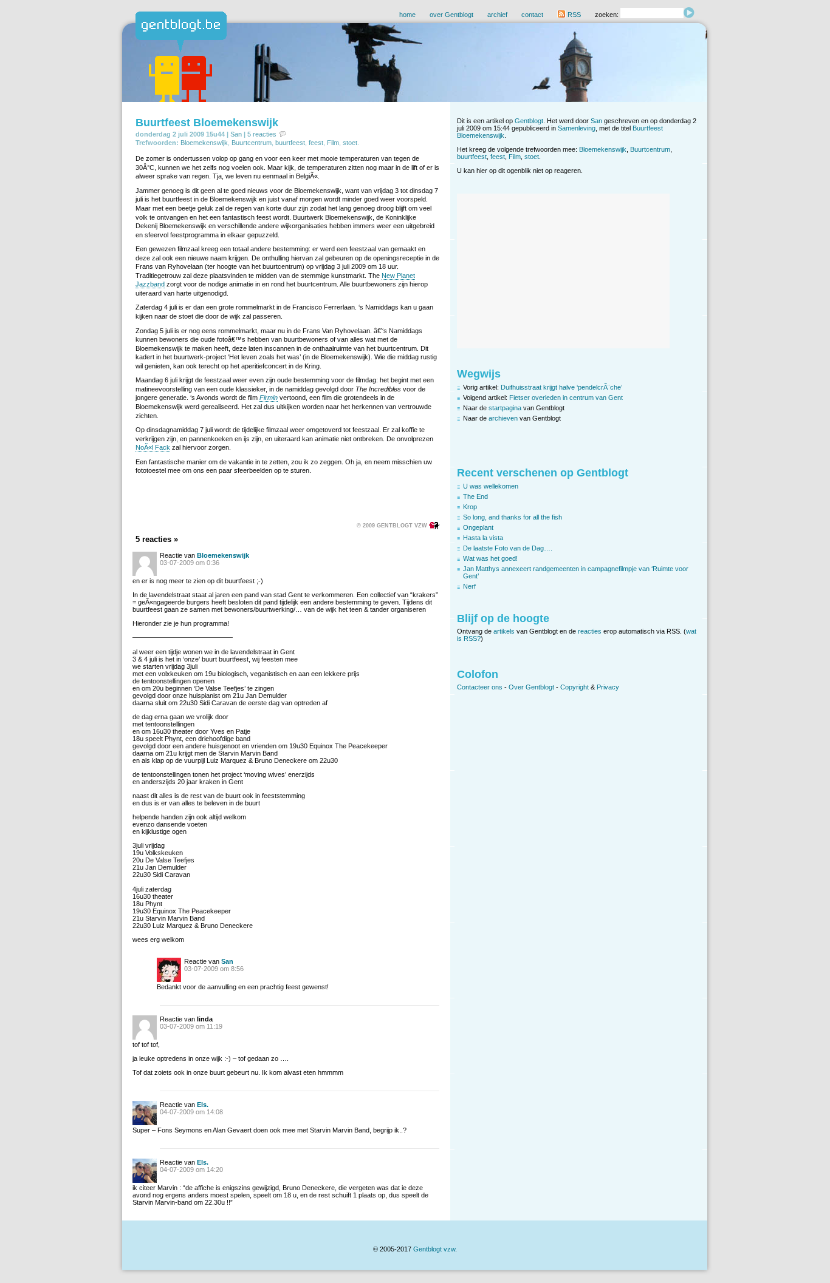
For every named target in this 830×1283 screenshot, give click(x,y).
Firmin (268, 397)
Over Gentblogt (531, 687)
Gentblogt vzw (434, 1249)
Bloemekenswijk (204, 142)
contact (532, 14)
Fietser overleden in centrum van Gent (566, 397)
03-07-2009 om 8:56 (214, 968)
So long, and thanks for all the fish (512, 517)
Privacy (608, 687)
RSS (573, 14)
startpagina (505, 407)
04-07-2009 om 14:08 (191, 1111)
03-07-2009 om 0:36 (189, 562)
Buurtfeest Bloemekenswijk (206, 123)
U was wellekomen (490, 486)
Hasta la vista (483, 537)
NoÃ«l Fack (152, 447)
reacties (590, 631)
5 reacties (261, 134)
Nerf (469, 586)
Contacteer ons (479, 687)
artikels (504, 631)
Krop (470, 506)
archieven (503, 418)
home (407, 14)
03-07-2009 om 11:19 (191, 1026)
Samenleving (576, 128)
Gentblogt (529, 120)
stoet (350, 142)
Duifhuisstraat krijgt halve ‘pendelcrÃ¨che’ (561, 387)
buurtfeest (290, 142)
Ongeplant (478, 527)
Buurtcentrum (252, 142)
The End (475, 496)
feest (316, 142)
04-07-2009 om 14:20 (191, 1169)
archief (497, 14)
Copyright (574, 687)
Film (333, 142)
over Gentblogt (451, 14)
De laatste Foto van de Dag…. (507, 548)
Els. (202, 1104)
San (236, 134)
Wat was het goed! (490, 558)
